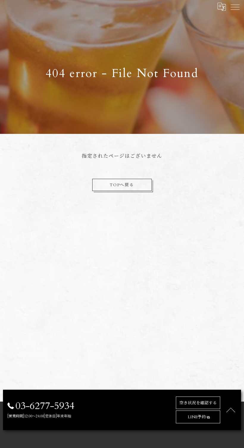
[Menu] (235, 6)
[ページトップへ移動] (231, 410)
